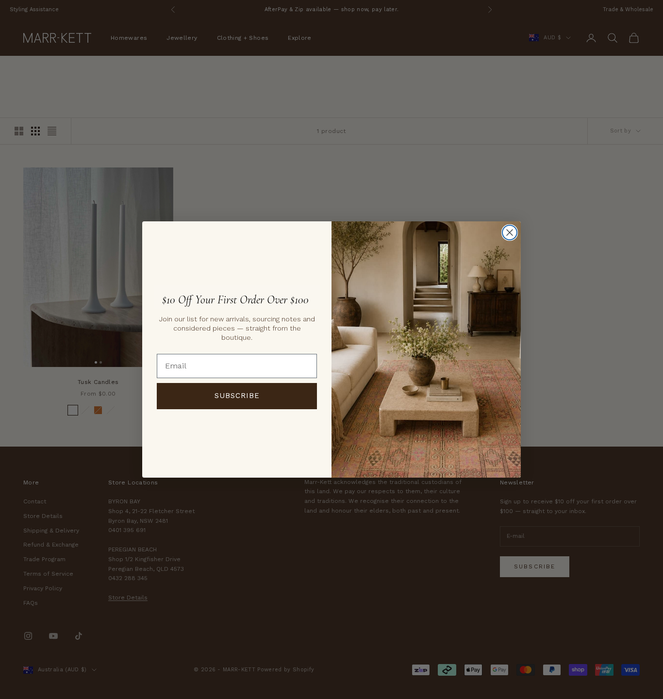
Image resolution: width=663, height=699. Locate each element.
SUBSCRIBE (237, 395)
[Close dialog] (509, 232)
